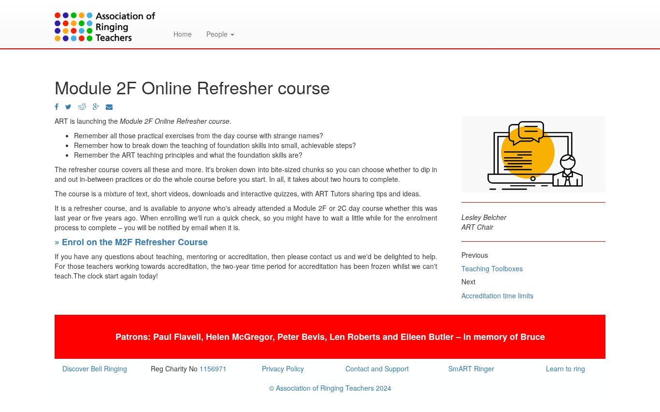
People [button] (218, 34)
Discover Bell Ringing (94, 368)
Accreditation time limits (497, 295)
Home (182, 34)
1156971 (213, 368)
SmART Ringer (471, 368)
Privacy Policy (283, 368)
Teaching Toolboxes (492, 268)
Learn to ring (565, 368)
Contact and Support (377, 368)
